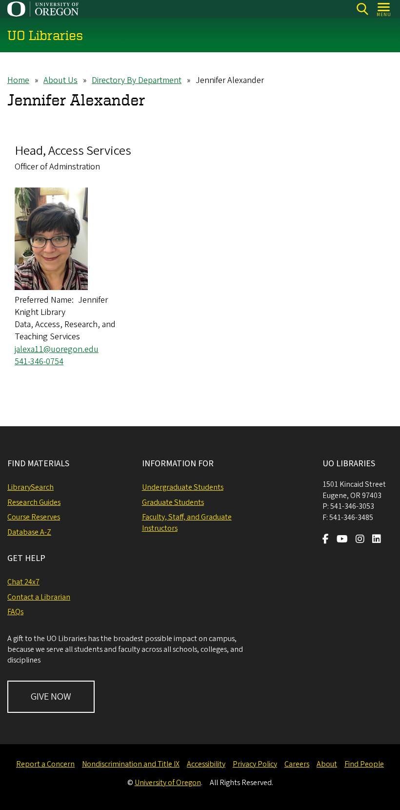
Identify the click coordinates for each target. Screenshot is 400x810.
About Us (60, 80)
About (327, 764)
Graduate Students (173, 502)
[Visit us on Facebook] (326, 540)
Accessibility (206, 764)
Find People (364, 764)
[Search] (362, 9)
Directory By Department (136, 80)
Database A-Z (29, 532)
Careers (296, 764)
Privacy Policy (255, 764)
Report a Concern (45, 764)
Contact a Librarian (38, 597)
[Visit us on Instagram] (360, 540)
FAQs (15, 611)
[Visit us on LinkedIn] (376, 540)
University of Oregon (168, 782)
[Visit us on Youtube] (342, 540)
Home (18, 80)
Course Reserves (33, 517)
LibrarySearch (30, 487)
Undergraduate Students (182, 487)
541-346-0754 (39, 361)
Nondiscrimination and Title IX (131, 764)
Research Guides (33, 502)
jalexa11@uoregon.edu (57, 349)
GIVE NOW (51, 697)
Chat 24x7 (23, 582)
